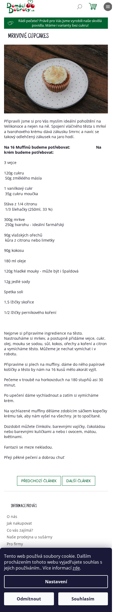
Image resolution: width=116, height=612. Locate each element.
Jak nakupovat (19, 523)
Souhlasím (82, 599)
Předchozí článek (39, 481)
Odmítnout (29, 599)
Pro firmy (15, 543)
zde (76, 568)
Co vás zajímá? (20, 530)
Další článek (78, 481)
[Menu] (108, 6)
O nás (12, 516)
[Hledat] (79, 6)
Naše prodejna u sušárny (29, 536)
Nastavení (56, 582)
